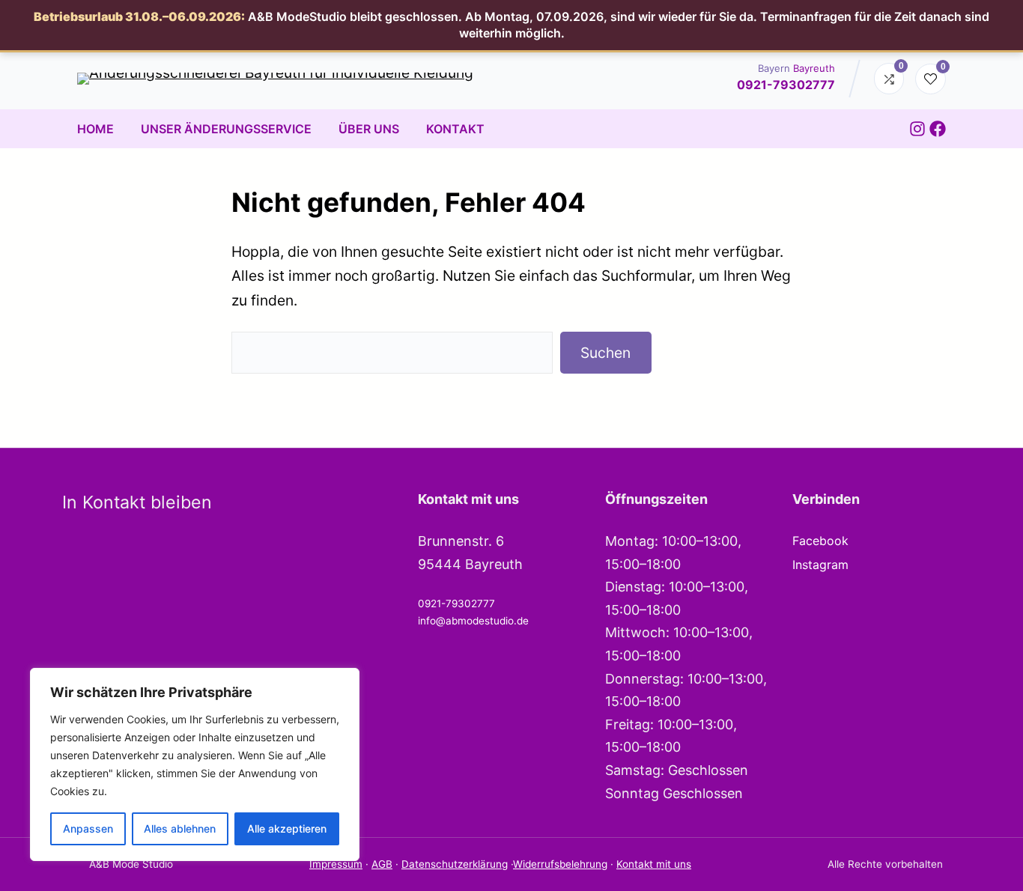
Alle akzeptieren (287, 828)
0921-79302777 (786, 84)
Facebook (820, 540)
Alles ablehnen (180, 828)
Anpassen (88, 828)
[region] (194, 764)
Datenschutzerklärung (454, 864)
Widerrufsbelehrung (560, 864)
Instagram (820, 564)
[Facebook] (937, 129)
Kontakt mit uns (653, 864)
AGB (381, 864)
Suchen (605, 353)
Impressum (335, 864)
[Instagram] (917, 129)
